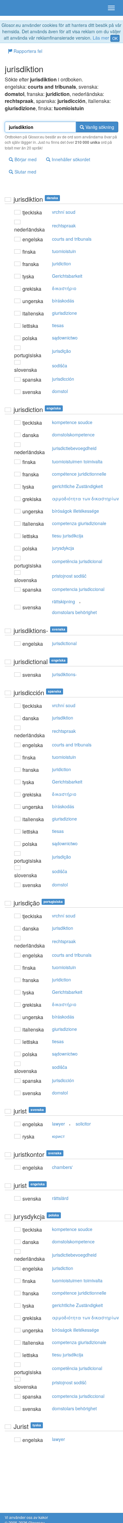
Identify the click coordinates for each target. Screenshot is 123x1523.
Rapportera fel (27, 51)
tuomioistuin (64, 251)
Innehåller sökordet (70, 159)
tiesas (58, 325)
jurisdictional (64, 643)
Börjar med (25, 159)
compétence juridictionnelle (79, 474)
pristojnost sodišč (69, 576)
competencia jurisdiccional (78, 589)
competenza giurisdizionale (79, 523)
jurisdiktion (62, 717)
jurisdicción (63, 379)
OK (115, 38)
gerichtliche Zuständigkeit (77, 486)
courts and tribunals (71, 239)
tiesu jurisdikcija (67, 535)
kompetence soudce (72, 422)
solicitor (83, 1123)
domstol (60, 391)
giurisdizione (64, 313)
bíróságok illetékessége (75, 511)
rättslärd (60, 1198)
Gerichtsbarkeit (67, 276)
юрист (58, 1136)
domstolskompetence (73, 434)
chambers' (62, 1167)
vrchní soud (63, 212)
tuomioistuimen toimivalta (77, 461)
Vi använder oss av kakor (26, 1517)
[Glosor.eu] (16, 8)
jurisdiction (62, 1268)
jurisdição (61, 351)
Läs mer (101, 38)
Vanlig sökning (99, 127)
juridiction (61, 263)
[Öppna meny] (111, 8)
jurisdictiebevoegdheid (74, 448)
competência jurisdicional (77, 561)
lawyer (58, 1123)
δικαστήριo (64, 288)
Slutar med (24, 171)
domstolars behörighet (74, 612)
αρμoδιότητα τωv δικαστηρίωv (85, 498)
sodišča (59, 365)
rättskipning (63, 601)
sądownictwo (65, 337)
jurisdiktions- (64, 674)
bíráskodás (63, 300)
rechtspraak (64, 225)
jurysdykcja (63, 548)
